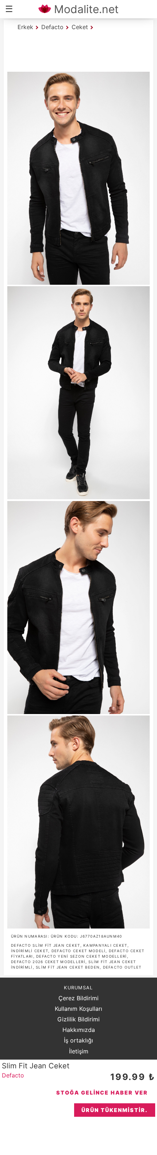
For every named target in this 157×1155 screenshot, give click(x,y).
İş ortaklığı (78, 1040)
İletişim (78, 1051)
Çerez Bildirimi (78, 998)
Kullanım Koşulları (78, 1008)
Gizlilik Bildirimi (78, 1019)
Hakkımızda (78, 1029)
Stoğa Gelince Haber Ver (102, 1092)
